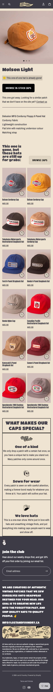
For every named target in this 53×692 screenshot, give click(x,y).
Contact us (41, 101)
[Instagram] (24, 687)
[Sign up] (46, 571)
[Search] (9, 4)
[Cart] (49, 4)
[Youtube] (29, 687)
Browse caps (39, 160)
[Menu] (3, 4)
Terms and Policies (26, 681)
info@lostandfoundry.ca (20, 622)
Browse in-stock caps (18, 88)
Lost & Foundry (22, 675)
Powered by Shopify (34, 675)
